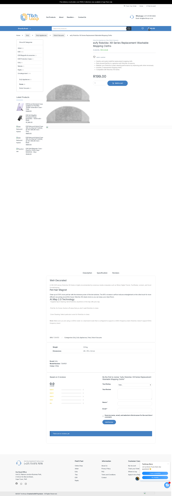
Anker (21, 48)
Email (104, 409)
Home (141, 6)
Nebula (21, 66)
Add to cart (119, 83)
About (61, 17)
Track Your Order (131, 6)
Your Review (106, 389)
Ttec (76, 474)
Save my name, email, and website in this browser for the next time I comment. (128, 416)
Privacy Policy (106, 468)
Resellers (70, 17)
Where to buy (132, 471)
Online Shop (79, 466)
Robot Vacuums (59, 35)
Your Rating (106, 384)
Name (105, 402)
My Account (152, 6)
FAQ (103, 471)
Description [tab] (87, 273)
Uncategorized (24, 73)
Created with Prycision (35, 494)
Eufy (27, 35)
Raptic (21, 70)
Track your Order (133, 468)
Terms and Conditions (109, 474)
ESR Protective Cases (25, 59)
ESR (20, 52)
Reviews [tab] (115, 273)
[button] (167, 485)
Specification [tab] (102, 273)
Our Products (51, 17)
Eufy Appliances (41, 35)
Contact (104, 477)
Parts (107, 40)
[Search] (128, 29)
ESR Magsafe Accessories (27, 55)
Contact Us (82, 17)
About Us (104, 466)
